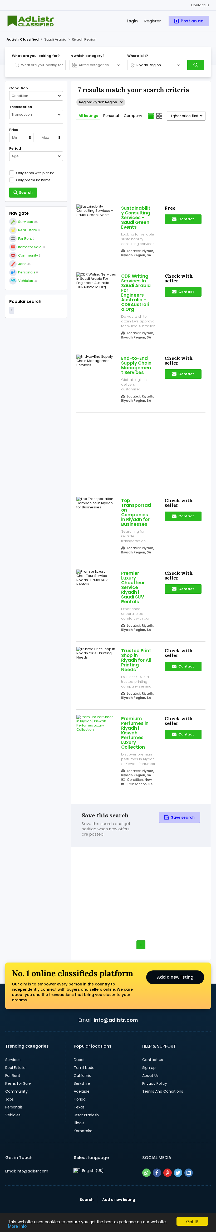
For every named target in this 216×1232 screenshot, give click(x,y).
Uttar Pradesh (86, 1115)
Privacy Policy (154, 1083)
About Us (150, 1075)
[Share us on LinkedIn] (188, 1173)
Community (16, 1091)
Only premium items (33, 180)
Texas (79, 1107)
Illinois (79, 1123)
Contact (186, 219)
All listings (88, 115)
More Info (17, 1226)
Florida (80, 1099)
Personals (14, 1107)
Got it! (192, 1221)
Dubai (79, 1059)
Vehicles (13, 1115)
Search (87, 1199)
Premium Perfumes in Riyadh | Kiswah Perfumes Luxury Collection (135, 732)
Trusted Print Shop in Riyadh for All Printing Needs (136, 660)
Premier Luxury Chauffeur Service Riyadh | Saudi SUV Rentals (133, 587)
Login (132, 21)
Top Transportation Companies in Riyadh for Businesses (136, 512)
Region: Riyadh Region (98, 102)
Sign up (149, 1067)
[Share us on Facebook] (157, 1173)
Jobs (9, 1099)
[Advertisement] (36, 349)
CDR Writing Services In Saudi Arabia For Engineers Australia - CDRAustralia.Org (136, 293)
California (82, 1075)
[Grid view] (159, 116)
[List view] (151, 116)
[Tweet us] (178, 1173)
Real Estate (15, 1067)
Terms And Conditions (162, 1091)
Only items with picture (35, 172)
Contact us (200, 5)
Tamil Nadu (84, 1067)
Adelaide (82, 1091)
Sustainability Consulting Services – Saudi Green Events (135, 217)
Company (133, 115)
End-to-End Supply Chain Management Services (136, 365)
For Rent (12, 1075)
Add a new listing (175, 977)
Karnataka (83, 1130)
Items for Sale (18, 1083)
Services (13, 1059)
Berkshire (82, 1083)
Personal (111, 115)
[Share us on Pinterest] (167, 1173)
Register (152, 21)
